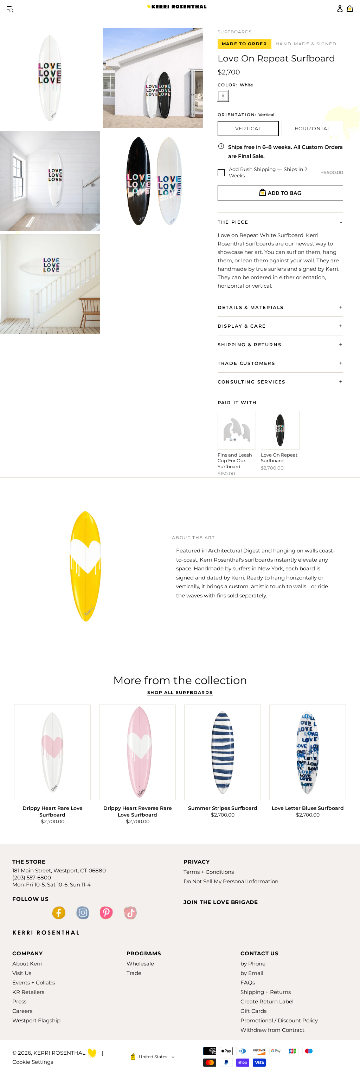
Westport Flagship (36, 1020)
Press (19, 1001)
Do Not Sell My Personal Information (231, 881)
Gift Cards (253, 1011)
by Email (251, 973)
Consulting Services (252, 382)
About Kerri (27, 963)
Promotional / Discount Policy (279, 1020)
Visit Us (21, 973)
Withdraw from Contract (272, 1030)
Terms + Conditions (209, 872)
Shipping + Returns (265, 992)
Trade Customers (246, 363)
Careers (22, 1011)
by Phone (252, 963)
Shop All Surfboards (180, 692)
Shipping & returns (250, 344)
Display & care (242, 326)
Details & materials (251, 307)
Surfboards (235, 32)
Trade (134, 973)
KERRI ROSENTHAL (177, 9)
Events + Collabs (33, 982)
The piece (233, 222)
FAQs (247, 982)
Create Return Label (267, 1001)
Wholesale (140, 963)
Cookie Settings (32, 1062)
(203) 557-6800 (31, 877)
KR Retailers (28, 992)
